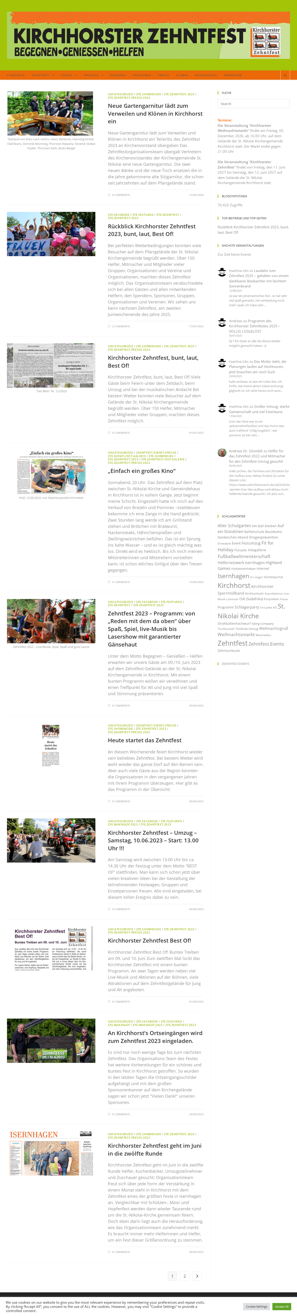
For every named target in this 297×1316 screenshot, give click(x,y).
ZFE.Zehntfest (168, 215)
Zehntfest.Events (266, 644)
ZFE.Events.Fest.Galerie (127, 456)
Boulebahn (273, 531)
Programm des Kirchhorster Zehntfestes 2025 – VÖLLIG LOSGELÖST (254, 326)
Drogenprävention (263, 537)
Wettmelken (263, 635)
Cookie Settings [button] (256, 1306)
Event (236, 543)
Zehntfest (233, 642)
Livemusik (232, 599)
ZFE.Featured (143, 215)
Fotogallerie (257, 550)
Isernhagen (233, 576)
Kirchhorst (234, 585)
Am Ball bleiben (264, 526)
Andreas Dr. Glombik (246, 451)
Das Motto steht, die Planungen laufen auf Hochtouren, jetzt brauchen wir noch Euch (257, 366)
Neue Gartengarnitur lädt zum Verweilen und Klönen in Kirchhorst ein (155, 113)
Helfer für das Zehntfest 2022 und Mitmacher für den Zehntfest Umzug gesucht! (257, 456)
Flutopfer (240, 550)
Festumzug (251, 543)
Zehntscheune (229, 650)
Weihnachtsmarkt (236, 634)
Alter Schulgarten (234, 525)
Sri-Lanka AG (268, 607)
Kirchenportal (273, 577)
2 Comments (121, 326)
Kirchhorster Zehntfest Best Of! (149, 940)
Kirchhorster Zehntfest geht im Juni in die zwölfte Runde (155, 1149)
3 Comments (121, 909)
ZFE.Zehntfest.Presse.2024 (129, 98)
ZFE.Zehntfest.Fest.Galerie (163, 459)
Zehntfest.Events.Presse (156, 453)
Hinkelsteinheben (243, 569)
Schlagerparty (247, 607)
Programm (226, 607)
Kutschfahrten (274, 594)
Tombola (241, 629)
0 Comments (121, 195)
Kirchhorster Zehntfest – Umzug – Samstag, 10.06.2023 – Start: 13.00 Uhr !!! (153, 840)
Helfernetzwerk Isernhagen (241, 562)
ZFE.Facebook (118, 215)
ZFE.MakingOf (119, 1025)
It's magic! (256, 577)
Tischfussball (226, 629)
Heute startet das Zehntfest (144, 740)
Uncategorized (120, 94)
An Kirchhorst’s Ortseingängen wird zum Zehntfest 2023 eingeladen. (155, 1037)
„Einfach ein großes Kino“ (142, 471)
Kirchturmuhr (254, 593)
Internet (263, 568)
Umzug (253, 629)
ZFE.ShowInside (148, 94)
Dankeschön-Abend (233, 537)
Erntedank (224, 543)
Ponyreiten (271, 599)
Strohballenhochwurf (234, 623)
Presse (284, 599)
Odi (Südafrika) (251, 598)
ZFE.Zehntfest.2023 (179, 94)
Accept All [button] (281, 1306)
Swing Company (263, 623)
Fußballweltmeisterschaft (244, 556)
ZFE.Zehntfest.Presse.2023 (129, 350)
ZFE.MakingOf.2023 (123, 824)
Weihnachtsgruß (273, 628)
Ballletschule (254, 531)
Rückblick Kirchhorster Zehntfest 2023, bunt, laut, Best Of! (152, 230)
